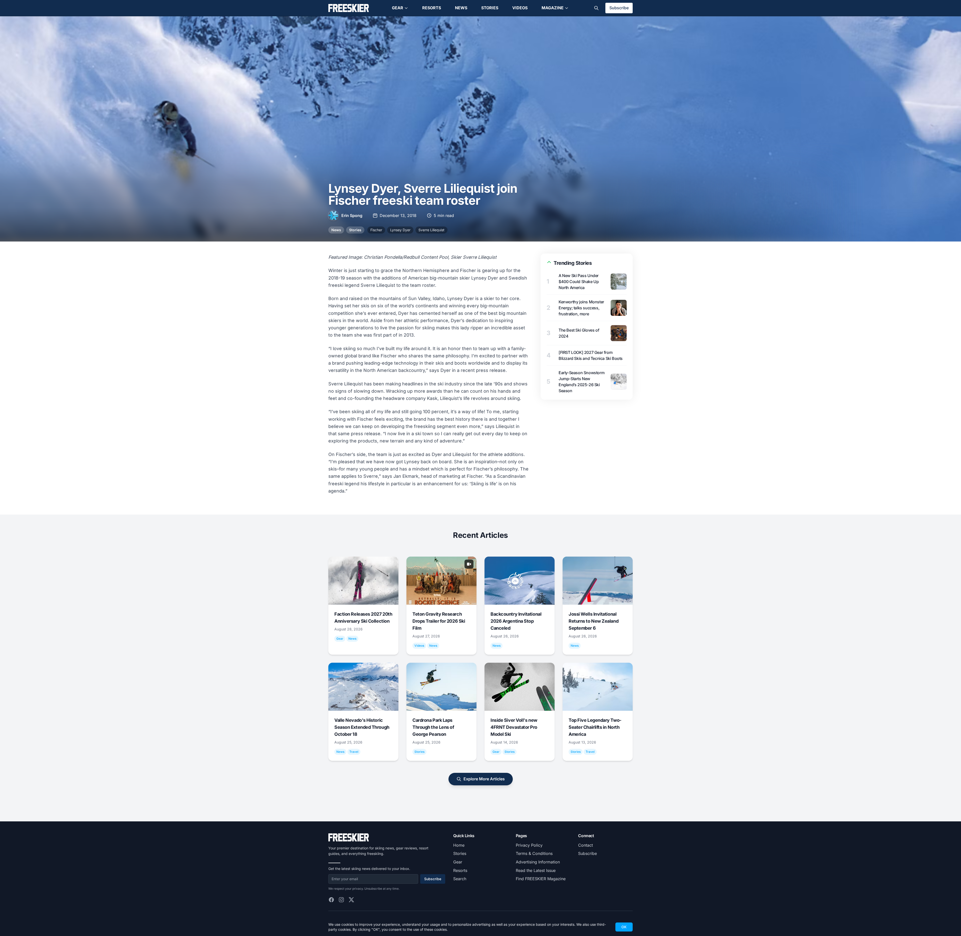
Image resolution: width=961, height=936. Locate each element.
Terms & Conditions (534, 853)
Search (459, 878)
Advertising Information (538, 861)
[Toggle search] (596, 8)
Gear (397, 7)
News (461, 7)
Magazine (553, 7)
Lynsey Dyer (400, 230)
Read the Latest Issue (536, 870)
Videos (520, 7)
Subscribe (619, 7)
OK (624, 927)
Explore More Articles (484, 778)
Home (458, 845)
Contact (585, 845)
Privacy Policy (529, 845)
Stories (489, 7)
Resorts (431, 7)
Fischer (376, 230)
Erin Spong (351, 215)
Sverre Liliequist (431, 230)
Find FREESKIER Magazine (541, 878)
